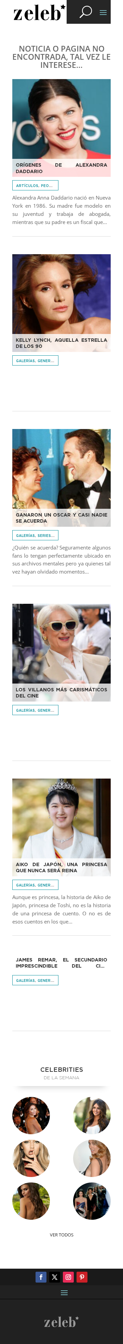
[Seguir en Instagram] (68, 1277)
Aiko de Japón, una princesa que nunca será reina (61, 867)
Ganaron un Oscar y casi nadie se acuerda (61, 518)
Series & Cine (51, 536)
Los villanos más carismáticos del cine (61, 693)
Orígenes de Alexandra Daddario (61, 168)
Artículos (27, 186)
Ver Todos (61, 1235)
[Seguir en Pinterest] (82, 1277)
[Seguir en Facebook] (41, 1277)
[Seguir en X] (54, 1277)
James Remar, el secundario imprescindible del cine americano (61, 963)
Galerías (25, 361)
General (46, 361)
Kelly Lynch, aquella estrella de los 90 (61, 343)
